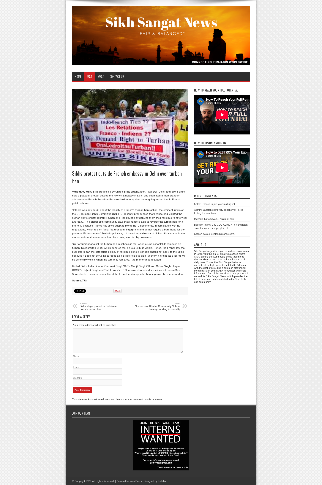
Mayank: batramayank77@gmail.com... (215, 219)
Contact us (117, 76)
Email (76, 367)
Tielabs (162, 481)
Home (78, 76)
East (89, 76)
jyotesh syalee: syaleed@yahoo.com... (215, 234)
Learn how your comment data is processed (139, 399)
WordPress (136, 481)
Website (77, 377)
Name (76, 356)
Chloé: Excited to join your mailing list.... (216, 204)
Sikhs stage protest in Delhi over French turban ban (99, 306)
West (101, 76)
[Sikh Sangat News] (161, 62)
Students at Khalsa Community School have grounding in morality (157, 306)
